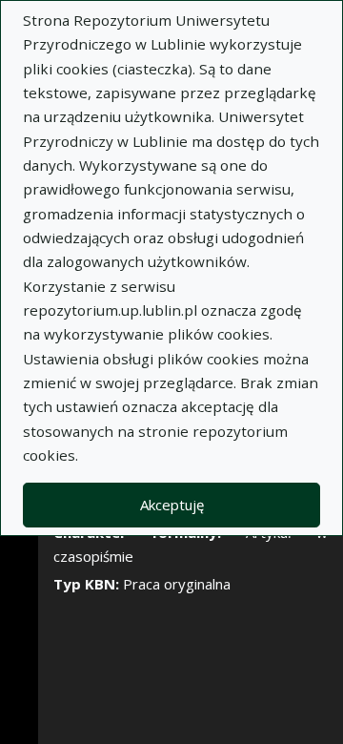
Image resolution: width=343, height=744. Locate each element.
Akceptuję (172, 504)
